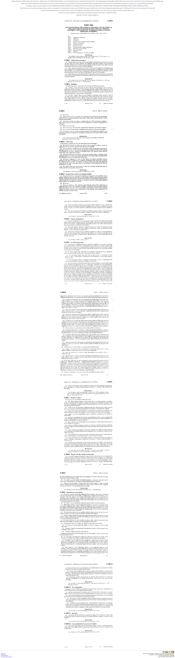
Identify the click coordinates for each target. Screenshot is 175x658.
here (78, 1)
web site (132, 10)
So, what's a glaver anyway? (6, 656)
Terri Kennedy (162, 653)
